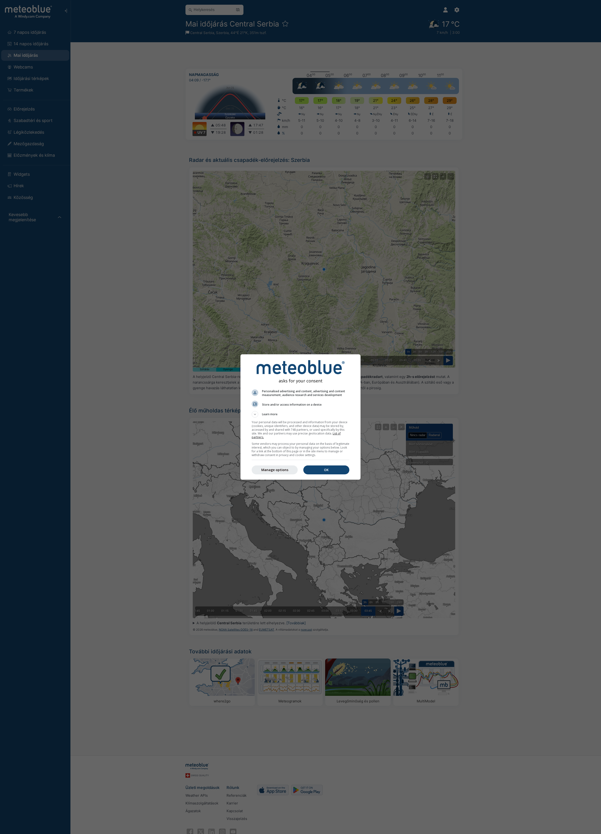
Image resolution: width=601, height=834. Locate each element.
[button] (300, 414)
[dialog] (300, 417)
